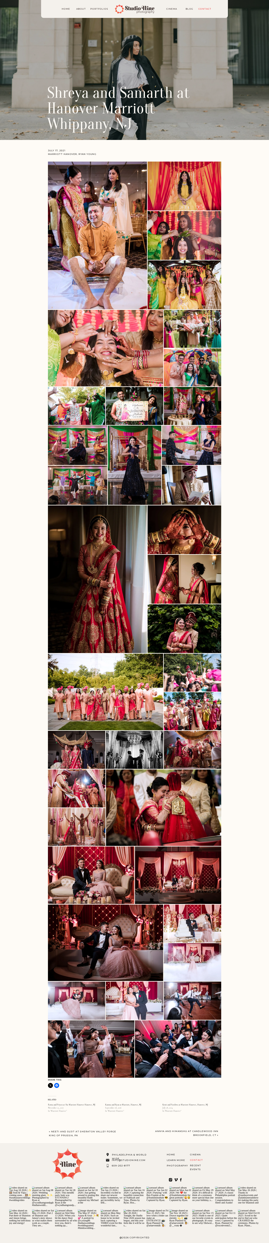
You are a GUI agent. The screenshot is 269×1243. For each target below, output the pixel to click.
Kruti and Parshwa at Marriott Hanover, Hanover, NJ (185, 1104)
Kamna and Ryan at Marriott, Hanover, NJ (123, 1104)
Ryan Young (87, 154)
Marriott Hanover (62, 154)
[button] (97, 235)
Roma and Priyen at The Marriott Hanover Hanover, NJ (71, 1104)
